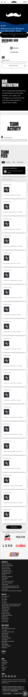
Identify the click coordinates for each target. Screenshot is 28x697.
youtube (9, 676)
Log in (9, 172)
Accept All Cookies (18, 693)
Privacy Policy (14, 690)
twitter (12, 676)
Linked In (15, 676)
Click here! (6, 676)
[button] (1, 2)
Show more (14, 527)
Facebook (3, 676)
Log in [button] (25, 2)
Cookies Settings (7, 693)
